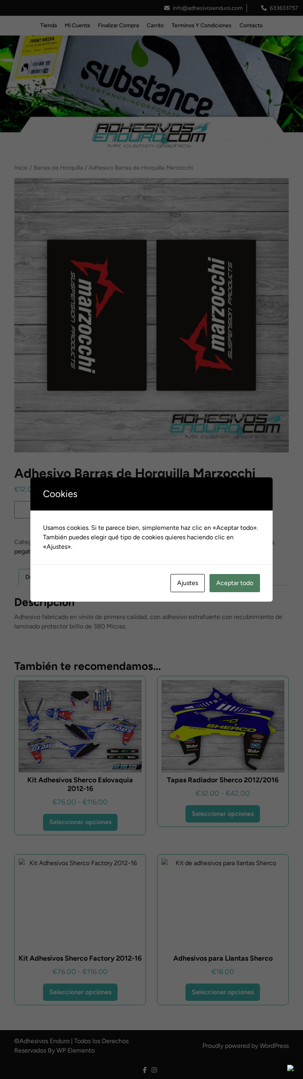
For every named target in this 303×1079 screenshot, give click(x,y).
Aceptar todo (234, 583)
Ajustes (187, 583)
